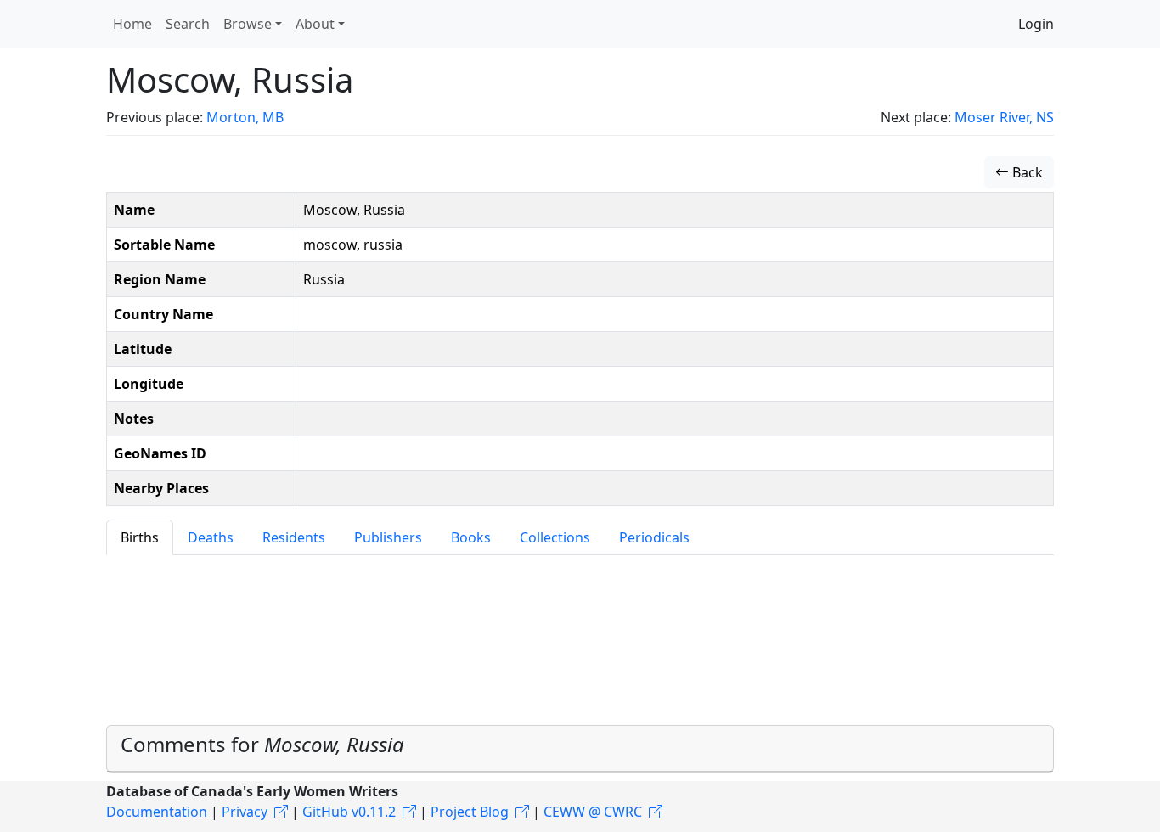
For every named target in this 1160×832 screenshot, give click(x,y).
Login (1036, 23)
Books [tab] (471, 537)
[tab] (580, 749)
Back (1026, 172)
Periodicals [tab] (654, 537)
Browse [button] (247, 23)
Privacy (244, 811)
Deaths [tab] (211, 537)
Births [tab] (140, 537)
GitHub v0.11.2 (349, 811)
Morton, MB (245, 117)
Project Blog (470, 811)
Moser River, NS (1004, 117)
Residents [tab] (293, 537)
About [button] (315, 23)
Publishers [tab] (388, 537)
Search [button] (188, 23)
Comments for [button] (262, 744)
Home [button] (132, 23)
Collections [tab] (555, 537)
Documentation (156, 811)
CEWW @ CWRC (592, 811)
